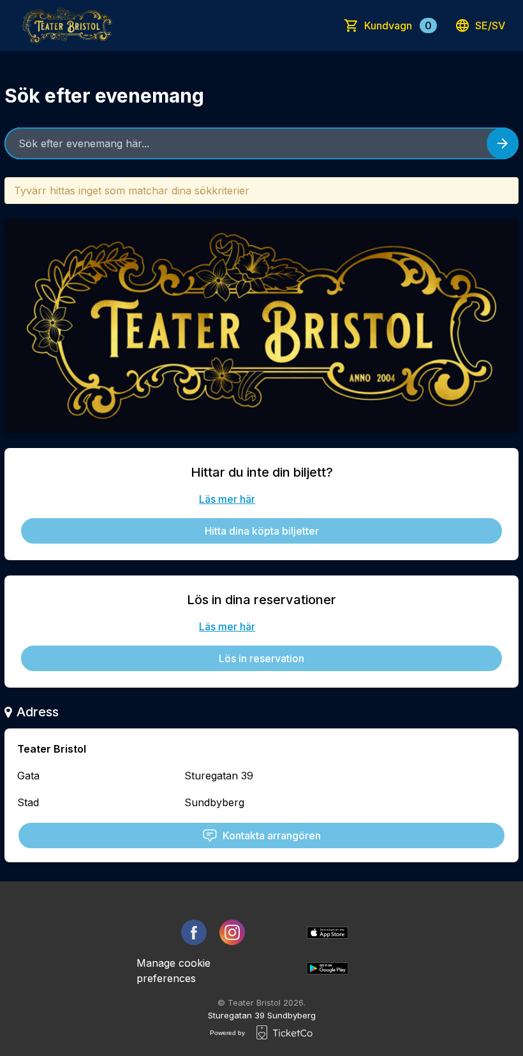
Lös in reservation (261, 658)
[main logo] (67, 25)
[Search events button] (503, 143)
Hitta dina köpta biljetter (262, 530)
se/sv (490, 25)
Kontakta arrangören (272, 835)
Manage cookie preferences (173, 971)
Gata (28, 775)
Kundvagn (398, 25)
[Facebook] (194, 932)
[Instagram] (232, 932)
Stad (28, 802)
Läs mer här (227, 499)
